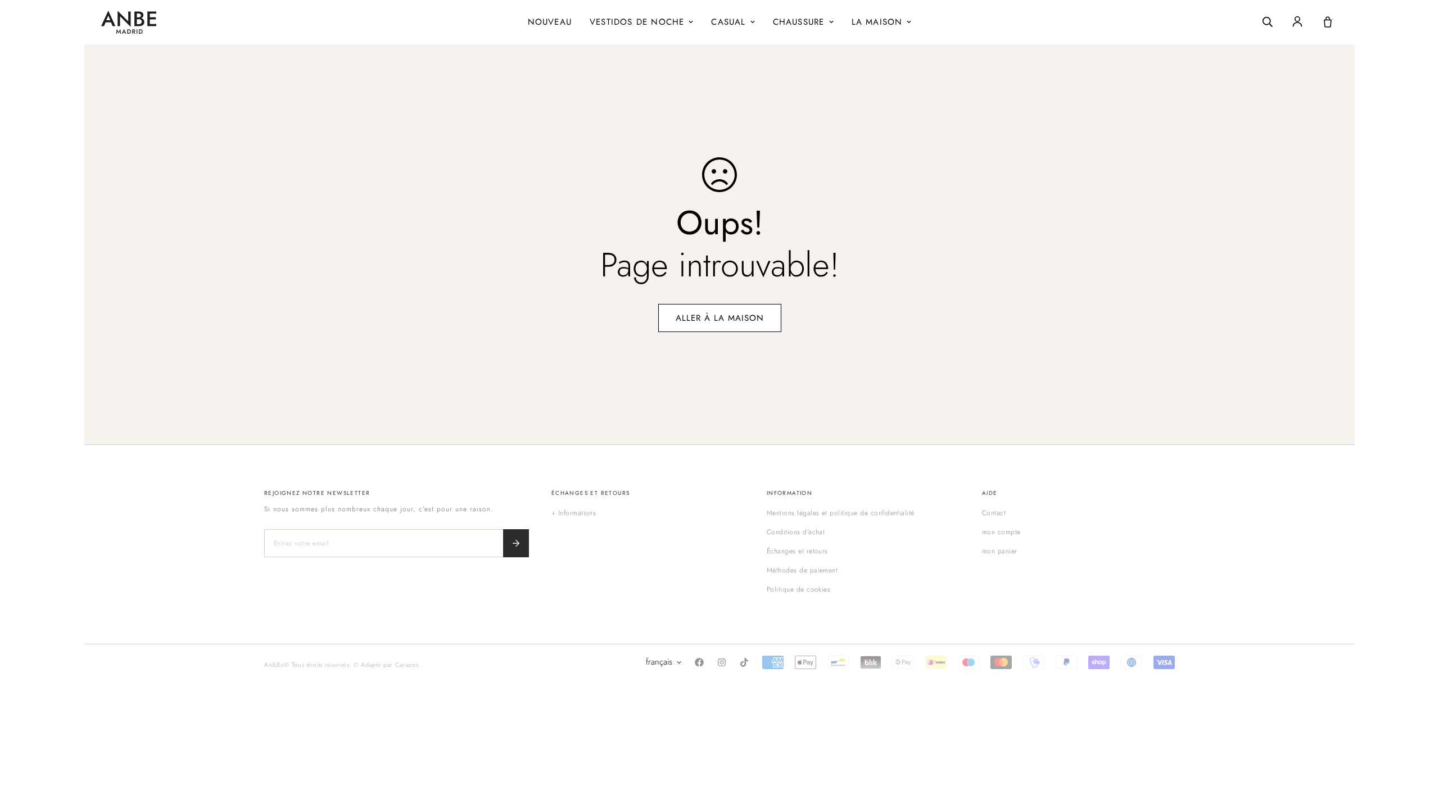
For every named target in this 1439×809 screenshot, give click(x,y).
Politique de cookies (799, 589)
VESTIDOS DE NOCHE (637, 22)
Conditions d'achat (796, 532)
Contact (994, 513)
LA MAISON (877, 22)
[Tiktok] (744, 662)
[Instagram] (721, 662)
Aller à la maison (720, 318)
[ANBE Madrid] (128, 22)
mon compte (1001, 532)
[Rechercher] (1267, 22)
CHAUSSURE (799, 22)
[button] (1328, 22)
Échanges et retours (797, 551)
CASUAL (728, 22)
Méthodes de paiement (802, 570)
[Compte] (1297, 21)
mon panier (999, 551)
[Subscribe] (516, 543)
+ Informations (573, 513)
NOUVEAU (550, 22)
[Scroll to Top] (1417, 748)
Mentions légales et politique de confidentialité (841, 513)
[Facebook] (699, 662)
